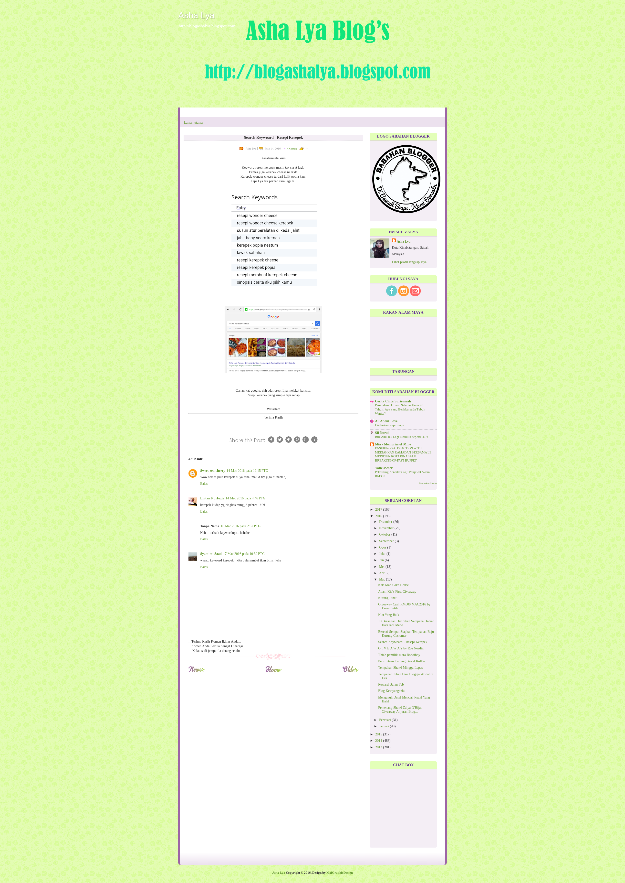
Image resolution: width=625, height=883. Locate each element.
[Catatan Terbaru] (196, 671)
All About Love (386, 421)
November (387, 528)
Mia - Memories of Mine (393, 444)
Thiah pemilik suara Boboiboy (399, 655)
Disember (386, 522)
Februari (385, 720)
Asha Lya (196, 15)
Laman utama (193, 122)
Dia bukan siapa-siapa (389, 425)
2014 (379, 741)
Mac (382, 579)
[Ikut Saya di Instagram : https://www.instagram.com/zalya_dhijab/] (403, 295)
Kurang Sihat (387, 598)
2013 (379, 747)
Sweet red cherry (212, 471)
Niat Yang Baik (388, 615)
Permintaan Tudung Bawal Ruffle (401, 661)
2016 (379, 516)
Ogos (383, 547)
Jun (382, 560)
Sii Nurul (382, 433)
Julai (382, 554)
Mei (382, 567)
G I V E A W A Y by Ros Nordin (401, 648)
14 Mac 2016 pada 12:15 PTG (247, 471)
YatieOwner (384, 468)
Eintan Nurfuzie (212, 498)
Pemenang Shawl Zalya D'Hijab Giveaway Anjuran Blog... (400, 709)
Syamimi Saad (211, 554)
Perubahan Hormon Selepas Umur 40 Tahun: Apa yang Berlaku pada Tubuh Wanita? (400, 409)
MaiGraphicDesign (339, 872)
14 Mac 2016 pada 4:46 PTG (245, 498)
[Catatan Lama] (350, 671)
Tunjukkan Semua (428, 483)
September (387, 541)
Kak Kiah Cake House (393, 585)
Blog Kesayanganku (392, 691)
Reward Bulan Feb (391, 684)
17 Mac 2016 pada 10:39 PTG (244, 554)
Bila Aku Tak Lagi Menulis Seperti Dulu (401, 437)
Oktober (385, 534)
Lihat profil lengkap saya (409, 262)
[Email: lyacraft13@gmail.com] (415, 295)
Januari (384, 726)
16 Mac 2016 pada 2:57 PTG (240, 526)
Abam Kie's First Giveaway (397, 591)
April (383, 573)
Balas (204, 483)
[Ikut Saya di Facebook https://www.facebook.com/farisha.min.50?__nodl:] (391, 295)
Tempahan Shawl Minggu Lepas (400, 667)
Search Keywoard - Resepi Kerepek (402, 642)
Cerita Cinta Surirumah (393, 401)
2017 (379, 509)
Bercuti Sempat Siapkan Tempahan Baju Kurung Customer (406, 633)
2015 (379, 734)
